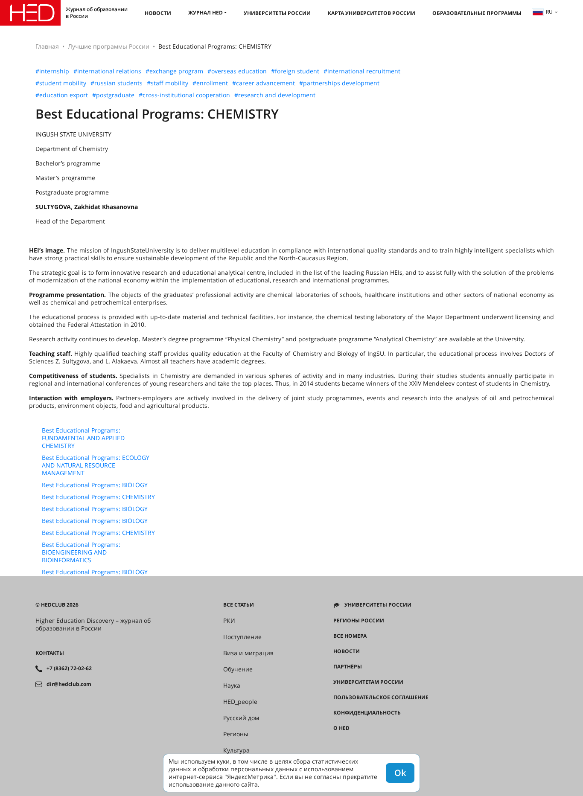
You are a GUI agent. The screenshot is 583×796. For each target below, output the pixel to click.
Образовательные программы (477, 13)
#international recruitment (362, 71)
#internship (52, 71)
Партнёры (347, 666)
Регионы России (358, 620)
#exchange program (174, 71)
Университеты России (277, 13)
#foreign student (295, 71)
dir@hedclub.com (69, 684)
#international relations (107, 71)
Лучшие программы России (108, 46)
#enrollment (210, 83)
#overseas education (237, 71)
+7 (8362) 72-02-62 (69, 668)
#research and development (274, 95)
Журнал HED (205, 12)
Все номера (350, 636)
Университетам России (368, 682)
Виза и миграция (248, 653)
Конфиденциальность (367, 712)
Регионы (235, 734)
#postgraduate (113, 95)
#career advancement (263, 83)
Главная (47, 46)
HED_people (240, 702)
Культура (236, 750)
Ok (400, 773)
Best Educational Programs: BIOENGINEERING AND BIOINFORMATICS (81, 552)
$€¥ (337, 743)
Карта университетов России (371, 13)
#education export (61, 95)
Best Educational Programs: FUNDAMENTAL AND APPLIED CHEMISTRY (83, 438)
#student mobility (60, 83)
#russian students (116, 83)
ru (549, 11)
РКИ (229, 621)
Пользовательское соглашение (381, 697)
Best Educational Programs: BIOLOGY (95, 485)
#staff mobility (167, 83)
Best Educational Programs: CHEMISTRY (98, 497)
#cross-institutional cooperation (184, 95)
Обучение (238, 669)
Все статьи (238, 604)
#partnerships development (339, 83)
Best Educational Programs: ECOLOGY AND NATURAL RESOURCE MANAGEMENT (95, 465)
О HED (341, 728)
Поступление (242, 637)
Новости (158, 13)
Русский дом (241, 718)
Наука (231, 685)
